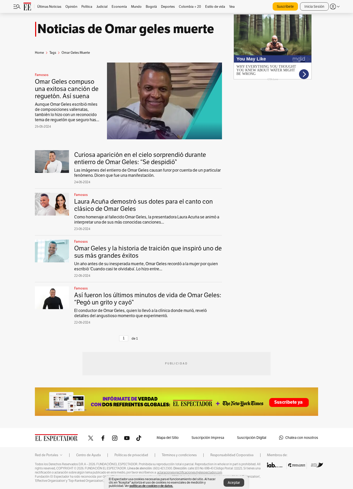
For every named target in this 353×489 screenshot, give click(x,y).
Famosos (41, 75)
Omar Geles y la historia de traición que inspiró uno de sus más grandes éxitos (148, 251)
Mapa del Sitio (168, 437)
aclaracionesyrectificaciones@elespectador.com (189, 472)
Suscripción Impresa (207, 437)
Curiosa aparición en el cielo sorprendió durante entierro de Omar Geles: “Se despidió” (140, 158)
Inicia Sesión (314, 6)
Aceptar (234, 482)
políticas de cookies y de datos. (151, 486)
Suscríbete (285, 6)
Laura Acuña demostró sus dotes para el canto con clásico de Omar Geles (143, 205)
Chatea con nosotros (301, 437)
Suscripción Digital (251, 437)
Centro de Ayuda (88, 455)
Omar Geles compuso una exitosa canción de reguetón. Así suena (66, 89)
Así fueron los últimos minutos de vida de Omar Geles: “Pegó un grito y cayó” (147, 298)
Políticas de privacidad (131, 455)
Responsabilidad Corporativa (232, 455)
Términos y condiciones (179, 455)
